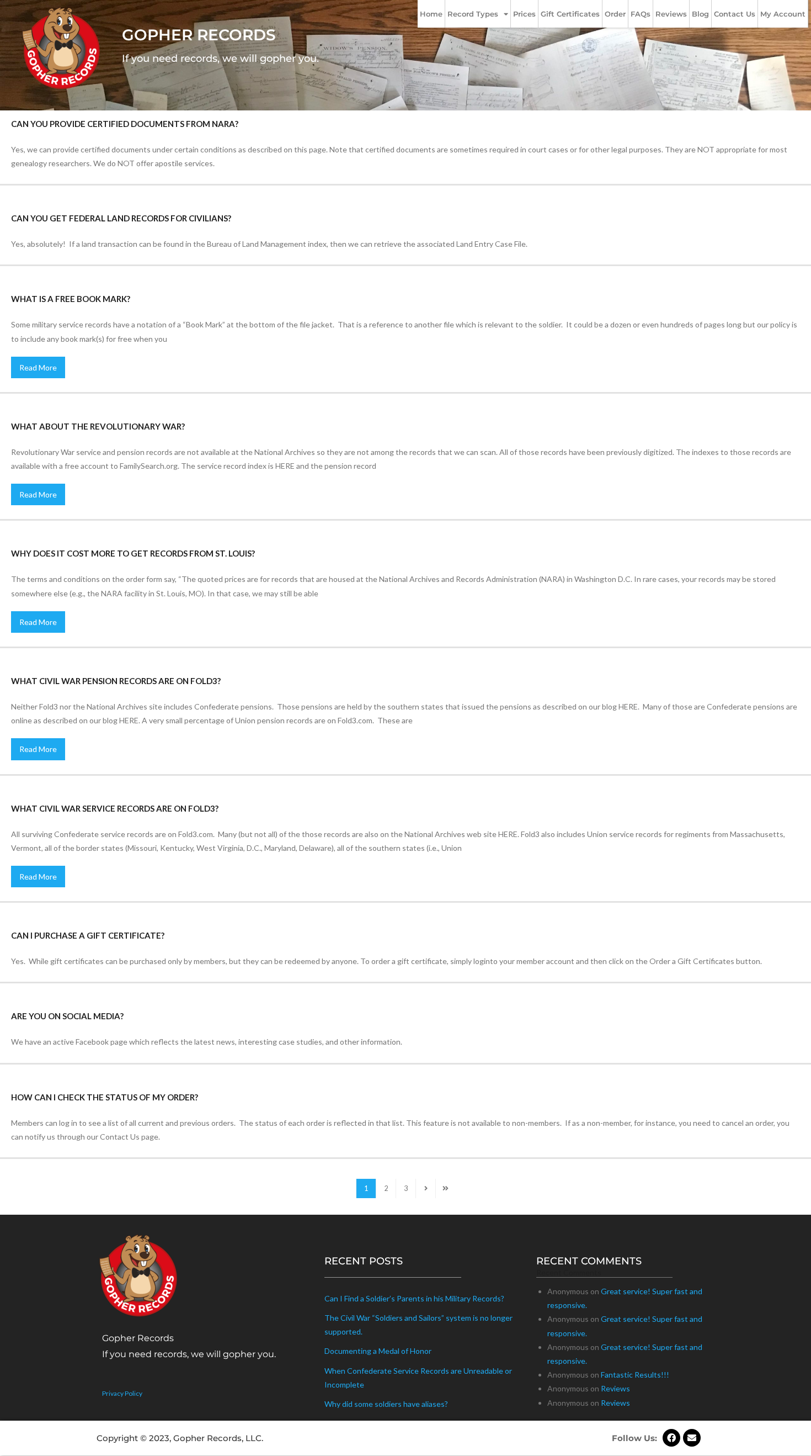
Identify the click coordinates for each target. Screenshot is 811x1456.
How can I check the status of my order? (104, 1097)
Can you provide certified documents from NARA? (124, 124)
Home (431, 13)
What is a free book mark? (70, 299)
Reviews (671, 13)
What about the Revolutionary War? (98, 426)
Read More (38, 367)
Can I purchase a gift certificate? (87, 935)
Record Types (472, 13)
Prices (524, 13)
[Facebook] (671, 1438)
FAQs (640, 13)
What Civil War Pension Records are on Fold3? (116, 681)
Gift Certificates (570, 13)
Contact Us (734, 13)
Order (615, 13)
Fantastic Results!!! (635, 1374)
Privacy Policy (122, 1393)
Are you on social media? (67, 1016)
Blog (700, 13)
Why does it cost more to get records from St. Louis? (133, 553)
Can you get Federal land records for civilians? (121, 218)
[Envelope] (692, 1438)
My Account (782, 13)
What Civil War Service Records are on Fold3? (114, 808)
